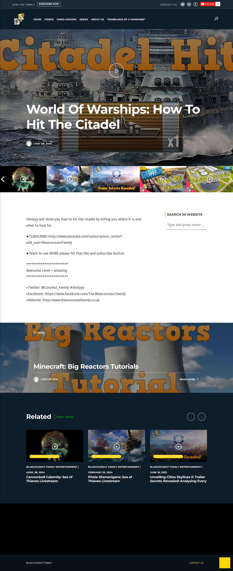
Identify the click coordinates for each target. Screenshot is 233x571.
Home (37, 19)
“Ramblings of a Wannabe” (126, 19)
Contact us (168, 4)
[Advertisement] (116, 529)
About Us (97, 19)
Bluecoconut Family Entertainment (51, 467)
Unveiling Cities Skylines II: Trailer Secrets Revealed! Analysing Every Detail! (178, 481)
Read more (188, 379)
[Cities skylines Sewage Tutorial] (209, 179)
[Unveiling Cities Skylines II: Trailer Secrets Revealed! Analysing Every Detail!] (116, 179)
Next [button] (230, 179)
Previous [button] (2, 179)
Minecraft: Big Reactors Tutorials (86, 366)
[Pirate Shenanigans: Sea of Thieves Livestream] (70, 179)
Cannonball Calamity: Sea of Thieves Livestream (49, 479)
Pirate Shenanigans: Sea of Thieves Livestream (110, 479)
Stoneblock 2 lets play (44, 456)
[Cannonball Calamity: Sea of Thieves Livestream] (23, 179)
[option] (23, 179)
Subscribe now (49, 4)
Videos (49, 19)
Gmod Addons (66, 19)
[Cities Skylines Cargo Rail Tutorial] (163, 179)
